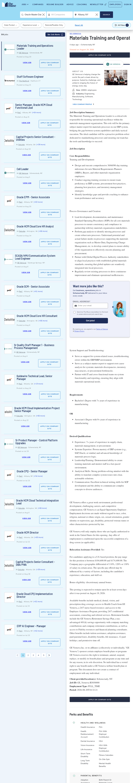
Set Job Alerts (54, 34)
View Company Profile (82, 104)
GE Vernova (23, 53)
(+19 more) (38, 384)
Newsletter (96, 4)
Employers (115, 4)
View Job (27, 62)
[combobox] (35, 15)
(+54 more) (38, 476)
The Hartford (24, 81)
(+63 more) (38, 202)
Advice (70, 4)
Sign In (127, 4)
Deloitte (21, 145)
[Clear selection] (43, 15)
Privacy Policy (79, 331)
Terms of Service (102, 329)
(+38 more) (40, 144)
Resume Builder (55, 4)
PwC (19, 113)
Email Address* (81, 301)
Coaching (82, 4)
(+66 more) (42, 231)
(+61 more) (38, 291)
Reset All (79, 25)
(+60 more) (38, 537)
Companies (38, 4)
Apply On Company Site (50, 64)
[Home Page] (8, 5)
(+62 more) (37, 601)
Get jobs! (90, 321)
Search (106, 15)
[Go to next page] (49, 655)
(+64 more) (36, 112)
